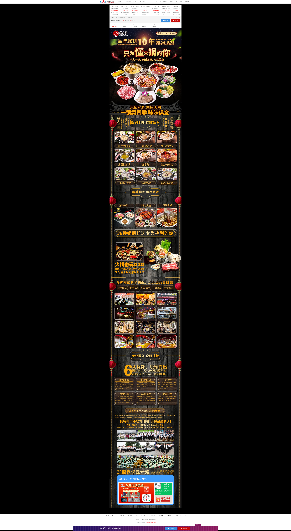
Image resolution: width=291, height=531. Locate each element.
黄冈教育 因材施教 (125, 12)
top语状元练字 (156, 12)
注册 (181, 1)
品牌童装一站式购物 (166, 6)
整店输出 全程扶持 (114, 12)
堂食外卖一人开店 (125, 6)
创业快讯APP (128, 1)
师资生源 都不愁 (114, 8)
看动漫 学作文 (145, 8)
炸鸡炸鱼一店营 (135, 12)
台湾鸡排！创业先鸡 (145, 6)
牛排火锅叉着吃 (125, 14)
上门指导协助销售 (155, 8)
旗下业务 (114, 515)
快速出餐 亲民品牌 (114, 6)
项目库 (119, 17)
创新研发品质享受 (176, 14)
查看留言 (145, 515)
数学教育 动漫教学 (135, 6)
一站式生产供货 (135, 14)
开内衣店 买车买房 (156, 6)
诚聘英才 (161, 515)
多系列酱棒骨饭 (135, 8)
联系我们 (177, 515)
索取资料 (176, 20)
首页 (116, 17)
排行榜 (136, 1)
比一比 (134, 20)
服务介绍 (138, 515)
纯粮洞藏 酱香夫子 (176, 8)
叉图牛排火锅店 (145, 14)
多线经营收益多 (125, 8)
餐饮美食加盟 (124, 17)
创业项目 (143, 1)
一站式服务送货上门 (156, 14)
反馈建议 (184, 515)
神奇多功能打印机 (166, 8)
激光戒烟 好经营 (145, 12)
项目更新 (153, 515)
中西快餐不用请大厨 (166, 12)
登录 (177, 1)
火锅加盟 (130, 17)
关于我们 (106, 515)
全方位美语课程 (176, 12)
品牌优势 (122, 515)
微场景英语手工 (176, 6)
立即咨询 (166, 20)
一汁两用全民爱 (114, 14)
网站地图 (130, 515)
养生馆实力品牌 (166, 14)
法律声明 (169, 515)
